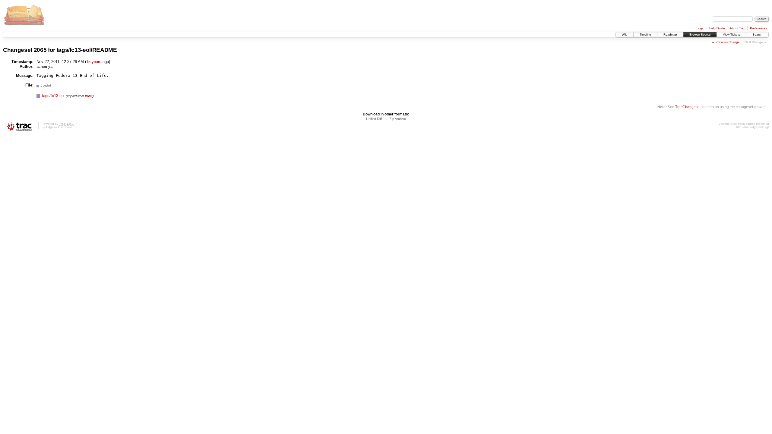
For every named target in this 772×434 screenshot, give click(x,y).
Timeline (645, 34)
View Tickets (731, 34)
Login (700, 28)
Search (757, 34)
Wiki (624, 34)
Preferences (758, 28)
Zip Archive (398, 119)
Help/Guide (717, 28)
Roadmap (670, 34)
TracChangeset (688, 107)
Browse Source (699, 34)
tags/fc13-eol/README (87, 50)
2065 (40, 50)
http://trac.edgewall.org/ (752, 127)
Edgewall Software (59, 127)
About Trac (737, 28)
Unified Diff (374, 119)
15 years (93, 61)
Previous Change (728, 42)
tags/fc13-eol (54, 95)
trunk (89, 96)
